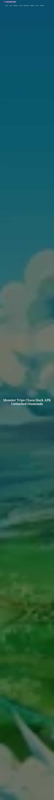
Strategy (42, 5)
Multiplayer (15, 5)
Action (6, 5)
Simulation (32, 5)
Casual (10, 5)
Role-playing (26, 5)
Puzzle (20, 5)
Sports (37, 5)
